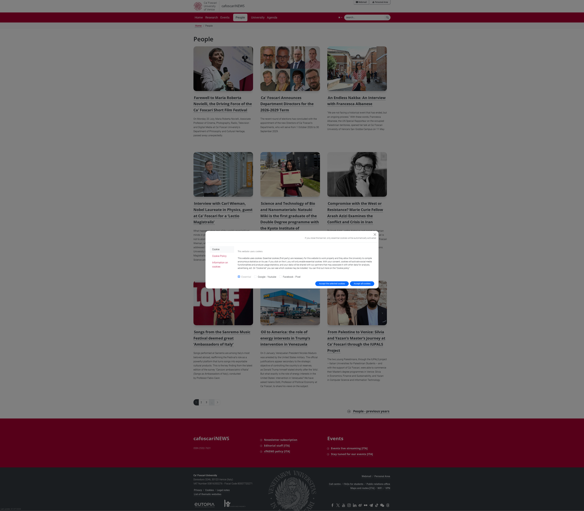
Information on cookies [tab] (220, 264)
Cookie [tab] (215, 249)
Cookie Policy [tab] (219, 256)
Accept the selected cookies (332, 283)
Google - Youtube (267, 276)
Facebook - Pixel (292, 276)
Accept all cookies (362, 283)
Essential (246, 276)
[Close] (374, 234)
